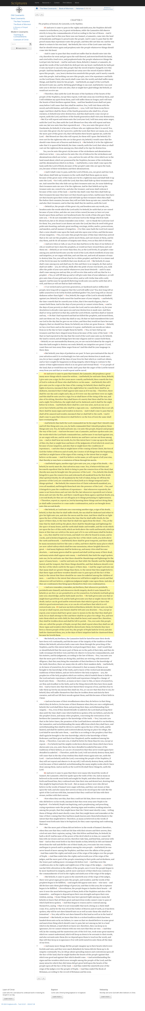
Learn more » (8, 999)
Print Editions (67, 3)
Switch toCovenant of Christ (108, 8)
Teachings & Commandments (20, 36)
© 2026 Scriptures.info (9, 1004)
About (77, 3)
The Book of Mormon (22, 24)
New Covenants (18, 18)
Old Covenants (17, 15)
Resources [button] (46, 3)
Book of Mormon (66, 8)
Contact (57, 3)
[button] (21, 48)
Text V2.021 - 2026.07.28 (26, 1004)
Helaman (80, 8)
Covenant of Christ (20, 39)
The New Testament (21, 21)
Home (37, 3)
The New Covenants (48, 8)
